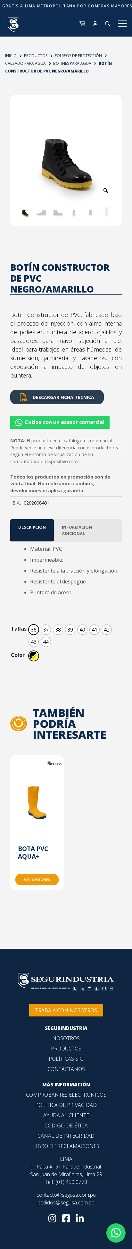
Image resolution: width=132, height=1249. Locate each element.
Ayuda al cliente (66, 1115)
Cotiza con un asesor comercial (64, 422)
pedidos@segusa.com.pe (66, 1202)
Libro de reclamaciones (66, 1146)
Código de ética (66, 1125)
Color (18, 654)
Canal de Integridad (66, 1135)
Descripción (32, 527)
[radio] (33, 629)
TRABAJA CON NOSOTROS (66, 1010)
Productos (66, 1048)
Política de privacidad (66, 1105)
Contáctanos (66, 1069)
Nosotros (66, 1038)
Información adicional (77, 530)
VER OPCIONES (37, 879)
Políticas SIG (66, 1058)
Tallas (19, 628)
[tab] (32, 530)
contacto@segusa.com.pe (66, 1194)
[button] (66, 420)
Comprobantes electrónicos (66, 1094)
